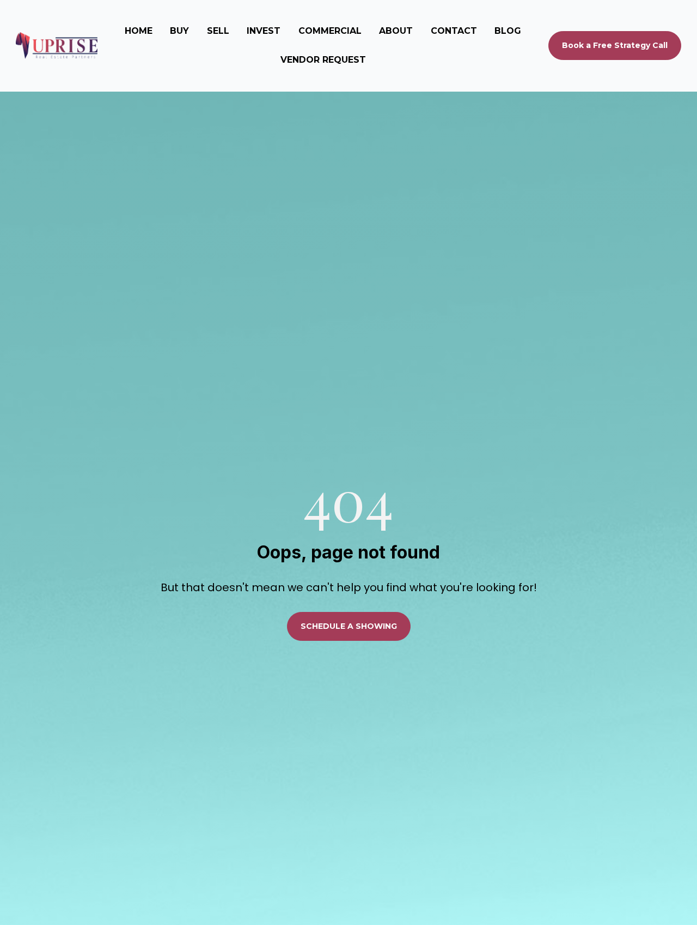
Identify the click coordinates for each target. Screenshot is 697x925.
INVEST (263, 31)
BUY (179, 31)
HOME (138, 31)
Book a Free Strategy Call (615, 45)
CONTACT (454, 31)
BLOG (507, 31)
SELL (218, 31)
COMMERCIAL (330, 31)
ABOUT (396, 31)
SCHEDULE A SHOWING (349, 626)
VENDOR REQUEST (323, 60)
